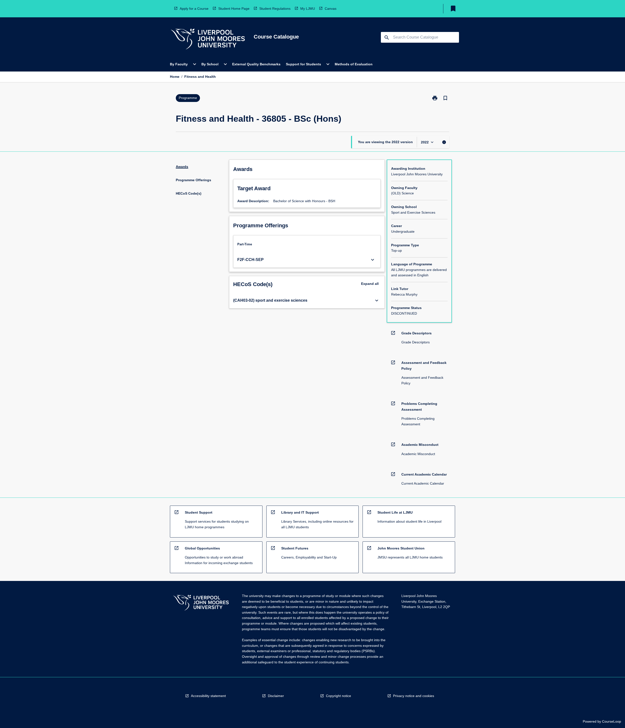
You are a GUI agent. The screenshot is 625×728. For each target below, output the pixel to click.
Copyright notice (338, 696)
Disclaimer (276, 696)
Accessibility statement (208, 696)
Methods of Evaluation (354, 64)
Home (174, 77)
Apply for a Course (194, 8)
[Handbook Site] (200, 603)
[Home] (208, 39)
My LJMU (307, 8)
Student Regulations (275, 8)
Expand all (370, 284)
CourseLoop (611, 721)
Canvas (330, 8)
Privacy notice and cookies (413, 696)
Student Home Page (234, 8)
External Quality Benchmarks (256, 64)
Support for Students (303, 64)
